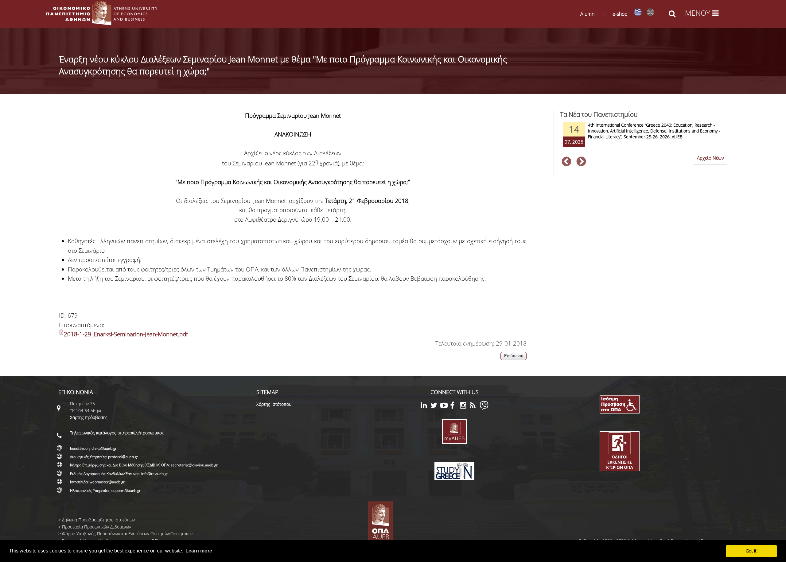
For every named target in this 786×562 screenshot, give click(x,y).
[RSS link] (475, 406)
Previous (566, 162)
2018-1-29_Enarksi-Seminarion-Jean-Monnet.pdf (126, 334)
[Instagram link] (465, 406)
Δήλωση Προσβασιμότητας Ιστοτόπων (98, 520)
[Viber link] (484, 408)
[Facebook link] (455, 406)
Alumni (588, 13)
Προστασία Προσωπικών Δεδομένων (96, 527)
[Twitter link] (435, 406)
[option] (644, 138)
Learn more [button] (198, 550)
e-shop (620, 13)
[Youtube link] (445, 406)
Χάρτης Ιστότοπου (273, 404)
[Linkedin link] (425, 406)
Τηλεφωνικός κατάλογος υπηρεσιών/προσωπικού (117, 433)
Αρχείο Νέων (710, 158)
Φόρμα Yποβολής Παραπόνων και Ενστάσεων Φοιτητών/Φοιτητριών (127, 533)
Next (581, 162)
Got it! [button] (751, 551)
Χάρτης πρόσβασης (88, 417)
